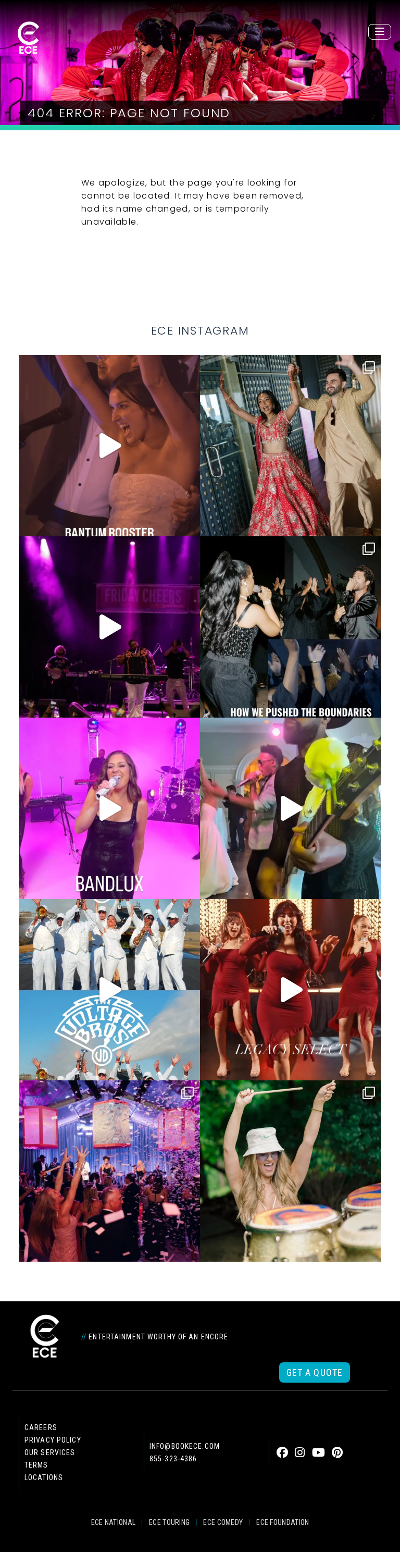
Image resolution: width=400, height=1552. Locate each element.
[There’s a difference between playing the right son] (109, 445)
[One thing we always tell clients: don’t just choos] (109, 808)
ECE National (113, 1522)
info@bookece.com (184, 1446)
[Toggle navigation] (379, 32)
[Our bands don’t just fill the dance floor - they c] (290, 808)
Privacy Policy (52, 1440)
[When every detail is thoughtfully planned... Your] (290, 989)
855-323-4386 (173, 1459)
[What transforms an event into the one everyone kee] (290, 627)
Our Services (49, 1452)
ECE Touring (169, 1522)
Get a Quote (314, 1372)
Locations (43, 1477)
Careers (40, 1427)
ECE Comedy (223, 1522)
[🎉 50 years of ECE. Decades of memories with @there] (109, 989)
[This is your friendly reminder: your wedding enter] (290, 445)
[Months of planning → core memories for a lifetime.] (109, 627)
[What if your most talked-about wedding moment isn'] (290, 1171)
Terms (36, 1465)
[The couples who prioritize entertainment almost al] (109, 1171)
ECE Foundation (282, 1522)
